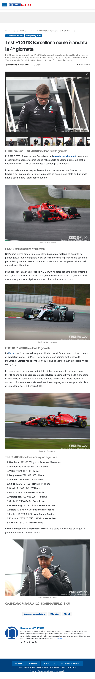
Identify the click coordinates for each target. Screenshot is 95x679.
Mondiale (55, 614)
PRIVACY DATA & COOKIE (71, 663)
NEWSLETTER (49, 663)
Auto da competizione (35, 614)
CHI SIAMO (18, 663)
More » (59, 638)
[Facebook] (24, 642)
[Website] (21, 642)
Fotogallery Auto (33, 35)
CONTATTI (33, 663)
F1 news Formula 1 (28, 31)
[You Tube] (33, 642)
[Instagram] (35, 642)
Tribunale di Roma (59, 667)
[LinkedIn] (30, 642)
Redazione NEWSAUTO (18, 65)
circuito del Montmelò (65, 156)
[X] (27, 642)
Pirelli (67, 614)
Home (9, 31)
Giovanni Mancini (57, 671)
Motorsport (17, 31)
